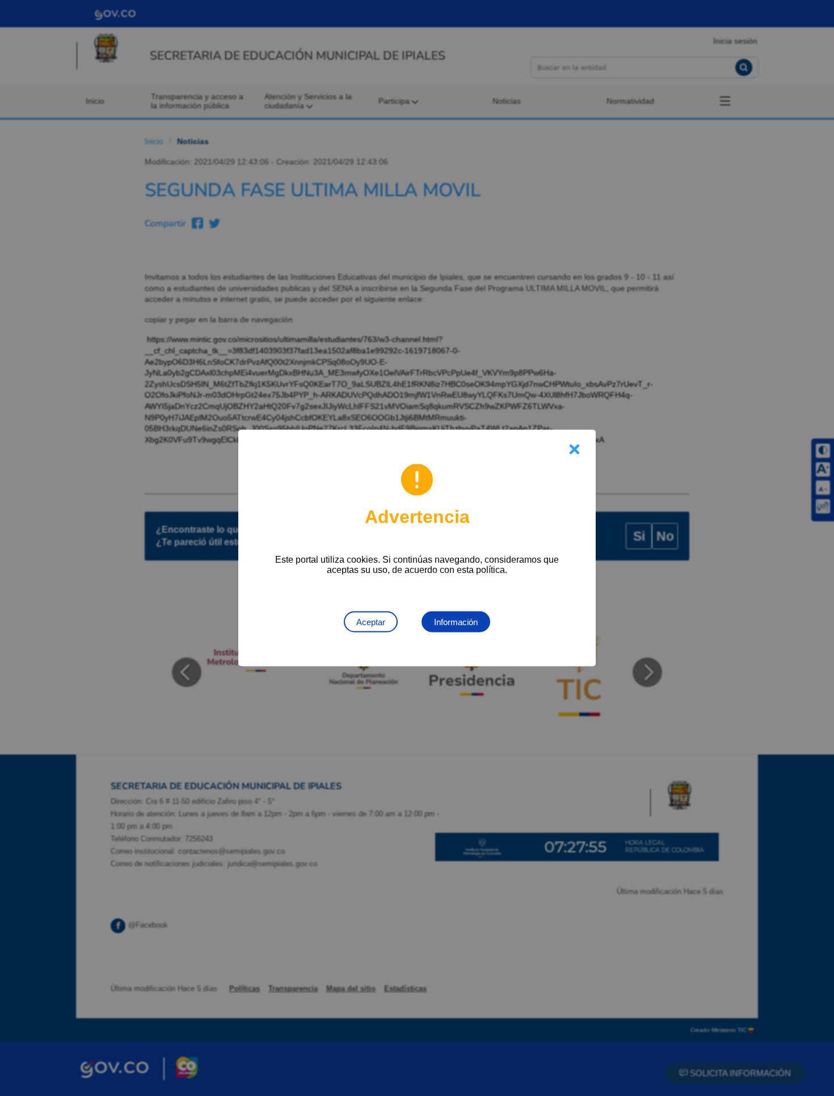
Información (456, 622)
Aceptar (370, 622)
